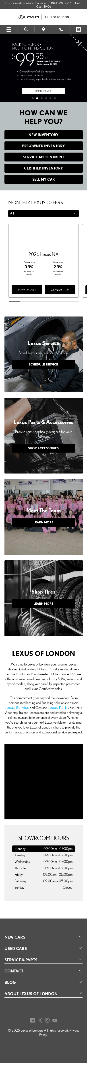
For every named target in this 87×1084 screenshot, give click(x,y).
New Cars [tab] (14, 937)
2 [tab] (39, 97)
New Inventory (43, 135)
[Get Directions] (43, 29)
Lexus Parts (58, 708)
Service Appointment (43, 157)
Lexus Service (16, 708)
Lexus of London (32, 1030)
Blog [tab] (10, 982)
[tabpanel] (43, 68)
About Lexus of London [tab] (31, 993)
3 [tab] (43, 97)
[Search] (26, 29)
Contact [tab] (13, 970)
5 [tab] (52, 97)
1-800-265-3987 (60, 3)
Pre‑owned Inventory (43, 146)
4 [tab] (48, 97)
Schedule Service (43, 364)
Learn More (43, 522)
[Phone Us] (60, 29)
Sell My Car (43, 179)
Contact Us (60, 290)
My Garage (78, 29)
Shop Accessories (43, 448)
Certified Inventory (43, 168)
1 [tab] (34, 97)
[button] (43, 213)
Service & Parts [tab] (20, 959)
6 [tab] (57, 97)
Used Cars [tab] (15, 948)
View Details (27, 290)
